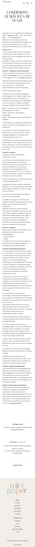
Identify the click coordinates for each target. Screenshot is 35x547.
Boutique (17, 505)
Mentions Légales (17, 529)
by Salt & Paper (17, 545)
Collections (17, 508)
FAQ (17, 523)
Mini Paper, (14, 541)
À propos (17, 521)
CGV (17, 532)
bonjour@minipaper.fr (17, 430)
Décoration (17, 511)
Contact (17, 526)
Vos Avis (17, 514)
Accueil (17, 503)
